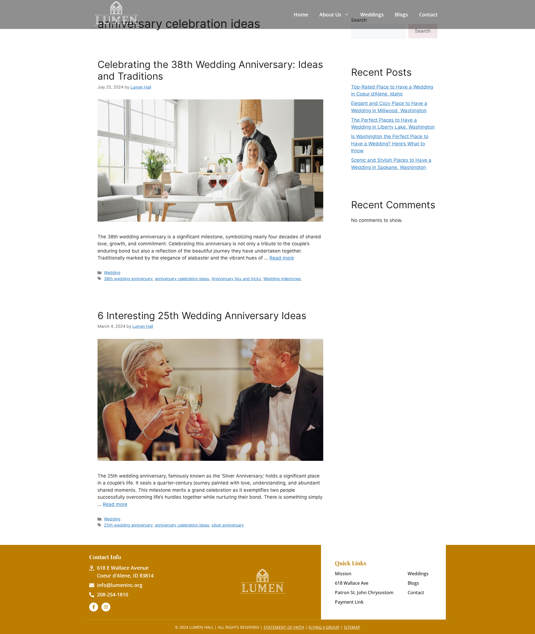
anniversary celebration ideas (182, 278)
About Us (330, 14)
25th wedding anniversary (128, 525)
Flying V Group (323, 627)
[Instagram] (105, 607)
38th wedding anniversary (128, 278)
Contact (428, 14)
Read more (281, 258)
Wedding (112, 272)
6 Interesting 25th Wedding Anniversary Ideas (202, 315)
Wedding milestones (282, 278)
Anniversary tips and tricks (236, 278)
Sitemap (352, 627)
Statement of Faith (284, 627)
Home (301, 14)
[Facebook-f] (93, 607)
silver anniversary (227, 525)
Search (423, 31)
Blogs (401, 14)
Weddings (372, 14)
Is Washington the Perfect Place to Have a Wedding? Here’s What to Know (389, 143)
